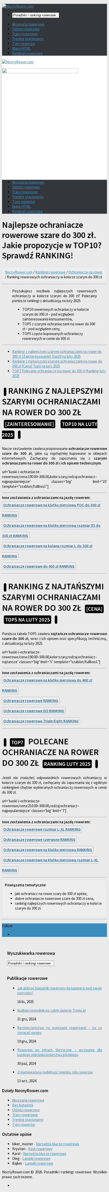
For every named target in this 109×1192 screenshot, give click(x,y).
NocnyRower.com (18, 272)
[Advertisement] (54, 139)
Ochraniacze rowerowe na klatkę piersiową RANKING (47, 849)
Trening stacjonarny (28, 38)
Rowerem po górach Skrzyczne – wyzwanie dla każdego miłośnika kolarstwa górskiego (59, 1052)
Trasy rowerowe (25, 33)
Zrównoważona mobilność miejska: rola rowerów (55, 1072)
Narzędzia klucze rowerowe (57, 1143)
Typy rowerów (23, 43)
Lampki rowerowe (36, 1158)
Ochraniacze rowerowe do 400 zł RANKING (39, 566)
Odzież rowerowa (26, 29)
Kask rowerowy (40, 1148)
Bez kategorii (22, 1105)
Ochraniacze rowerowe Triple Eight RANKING (41, 721)
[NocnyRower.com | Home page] (18, 6)
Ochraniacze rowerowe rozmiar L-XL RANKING (42, 829)
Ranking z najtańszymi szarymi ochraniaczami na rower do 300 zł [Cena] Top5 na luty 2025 (57, 363)
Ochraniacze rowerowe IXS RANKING (33, 710)
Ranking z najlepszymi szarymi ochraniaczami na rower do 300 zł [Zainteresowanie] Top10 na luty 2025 (57, 354)
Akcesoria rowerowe (28, 24)
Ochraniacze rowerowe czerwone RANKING (39, 839)
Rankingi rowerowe (27, 53)
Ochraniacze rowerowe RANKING (30, 700)
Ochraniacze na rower (85, 272)
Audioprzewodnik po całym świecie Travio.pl (51, 1010)
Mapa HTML (21, 48)
